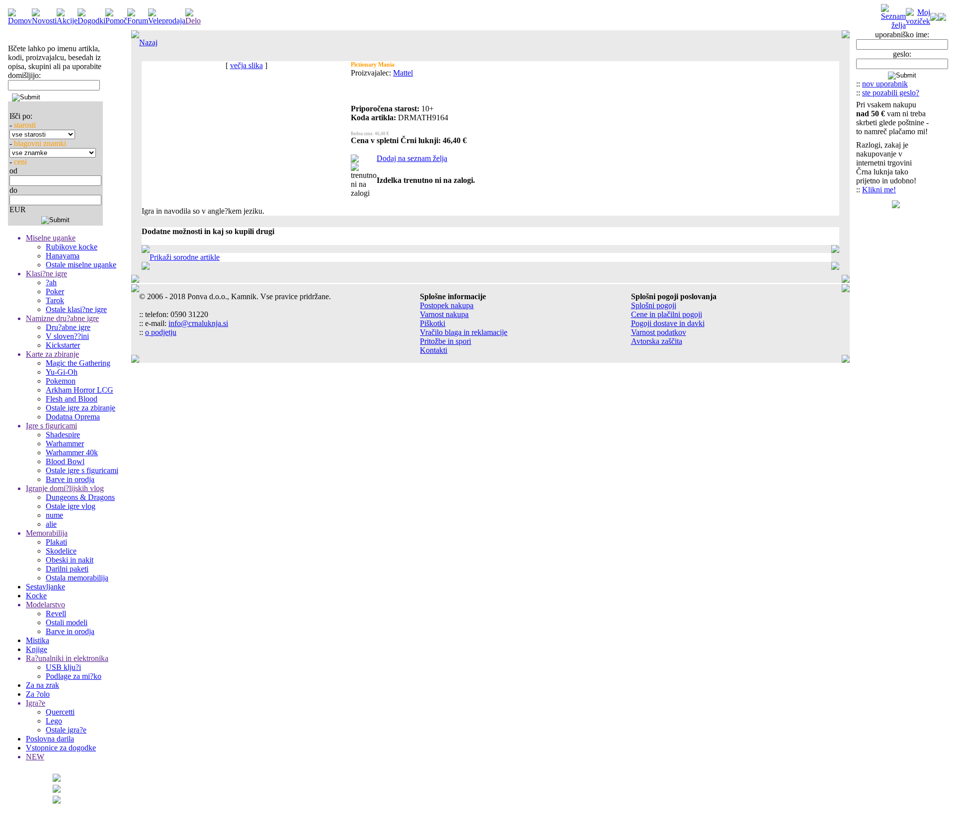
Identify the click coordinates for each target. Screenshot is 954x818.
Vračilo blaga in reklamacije (463, 332)
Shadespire (63, 434)
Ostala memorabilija (77, 577)
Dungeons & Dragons (80, 497)
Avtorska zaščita (656, 341)
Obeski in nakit (69, 560)
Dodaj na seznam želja (412, 158)
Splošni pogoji (653, 305)
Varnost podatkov (658, 332)
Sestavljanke (45, 586)
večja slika (246, 65)
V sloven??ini (67, 336)
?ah (51, 282)
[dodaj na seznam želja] (355, 160)
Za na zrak (42, 685)
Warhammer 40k (72, 452)
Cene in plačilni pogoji (666, 314)
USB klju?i (63, 667)
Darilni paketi (67, 569)
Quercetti (60, 712)
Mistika (37, 640)
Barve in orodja (70, 479)
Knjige (36, 649)
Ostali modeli (66, 622)
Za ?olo (38, 694)
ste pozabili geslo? (890, 92)
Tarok (55, 300)
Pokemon (61, 381)
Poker (55, 291)
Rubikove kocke (71, 247)
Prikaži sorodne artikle (185, 257)
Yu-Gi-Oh (62, 372)
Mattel (403, 73)
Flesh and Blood (71, 399)
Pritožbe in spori (445, 341)
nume (54, 515)
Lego (54, 721)
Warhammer (65, 443)
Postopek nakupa (447, 305)
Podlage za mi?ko (73, 676)
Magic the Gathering (78, 363)
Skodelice (61, 551)
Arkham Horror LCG (79, 390)
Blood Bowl (65, 461)
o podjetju (160, 332)
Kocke (36, 595)
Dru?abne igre (68, 327)
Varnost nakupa (444, 314)
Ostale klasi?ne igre (76, 309)
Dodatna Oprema (73, 416)
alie (51, 524)
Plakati (56, 542)
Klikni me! (879, 189)
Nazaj (148, 42)
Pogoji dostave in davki (668, 323)
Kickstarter (63, 345)
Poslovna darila (50, 739)
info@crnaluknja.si (198, 323)
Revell (56, 613)
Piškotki (432, 323)
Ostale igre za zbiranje (80, 408)
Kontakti (433, 350)
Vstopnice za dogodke (61, 747)
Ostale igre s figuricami (82, 470)
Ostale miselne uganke (81, 264)
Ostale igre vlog (70, 506)
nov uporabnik (885, 84)
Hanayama (63, 255)
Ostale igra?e (66, 730)
